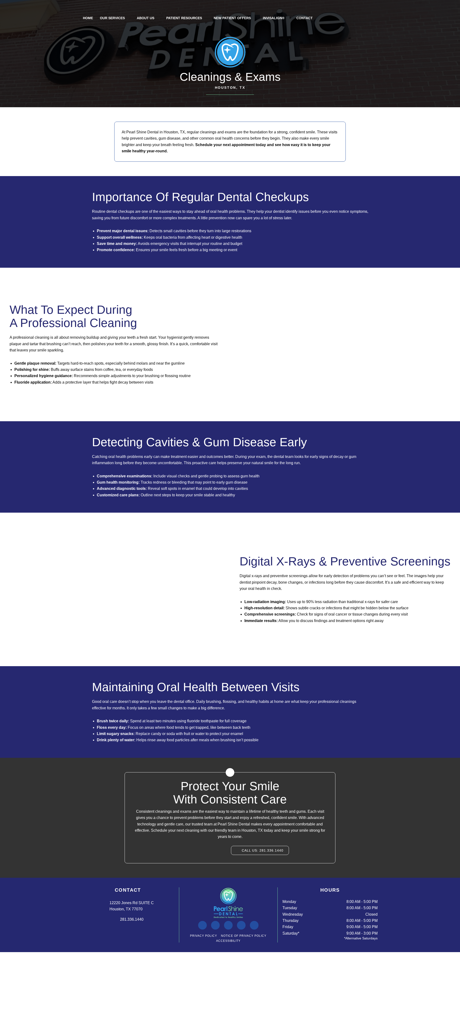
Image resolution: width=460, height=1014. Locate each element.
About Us (145, 18)
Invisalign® (273, 18)
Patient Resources (184, 18)
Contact (304, 18)
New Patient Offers (232, 18)
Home (88, 18)
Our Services (112, 18)
